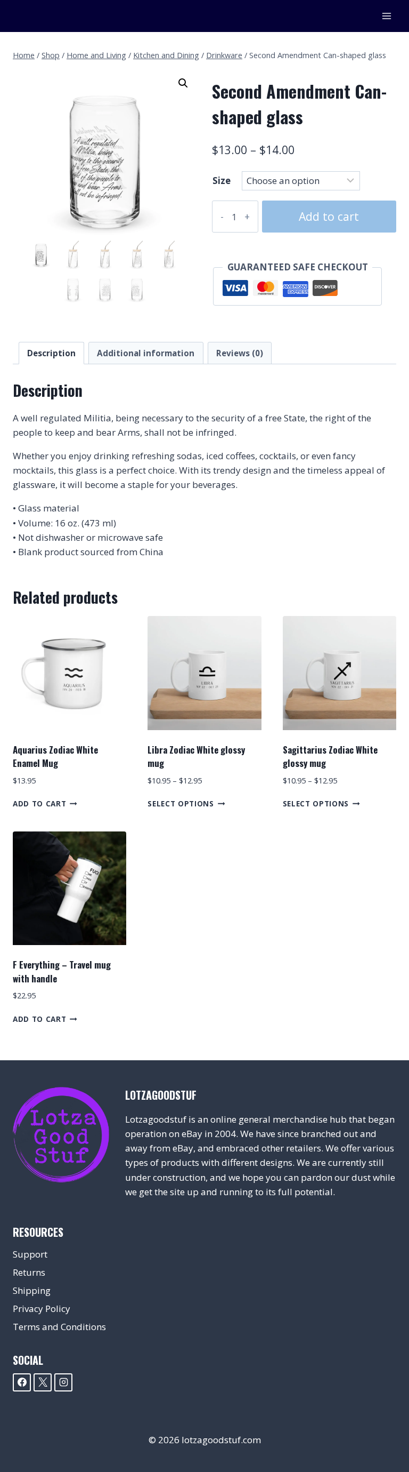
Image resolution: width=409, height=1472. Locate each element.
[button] (183, 83)
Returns (29, 1272)
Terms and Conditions (59, 1327)
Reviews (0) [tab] (239, 353)
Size (221, 180)
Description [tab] (51, 353)
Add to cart (329, 216)
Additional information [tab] (145, 353)
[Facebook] (22, 1382)
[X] (43, 1382)
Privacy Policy (41, 1308)
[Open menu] (386, 15)
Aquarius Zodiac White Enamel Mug (55, 756)
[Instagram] (63, 1382)
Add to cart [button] (39, 803)
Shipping (32, 1290)
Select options (181, 803)
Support (30, 1254)
